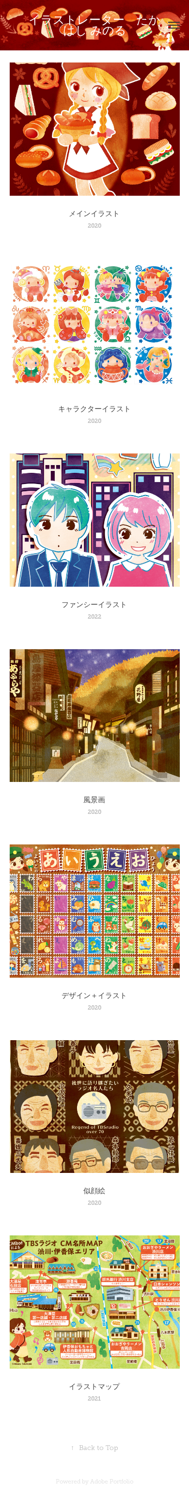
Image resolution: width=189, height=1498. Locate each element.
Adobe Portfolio (111, 1481)
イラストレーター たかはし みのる (94, 25)
